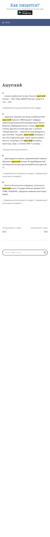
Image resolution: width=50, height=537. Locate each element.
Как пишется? (25, 5)
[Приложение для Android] (25, 12)
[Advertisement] (25, 58)
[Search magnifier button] (45, 252)
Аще (46, 231)
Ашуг (4, 231)
